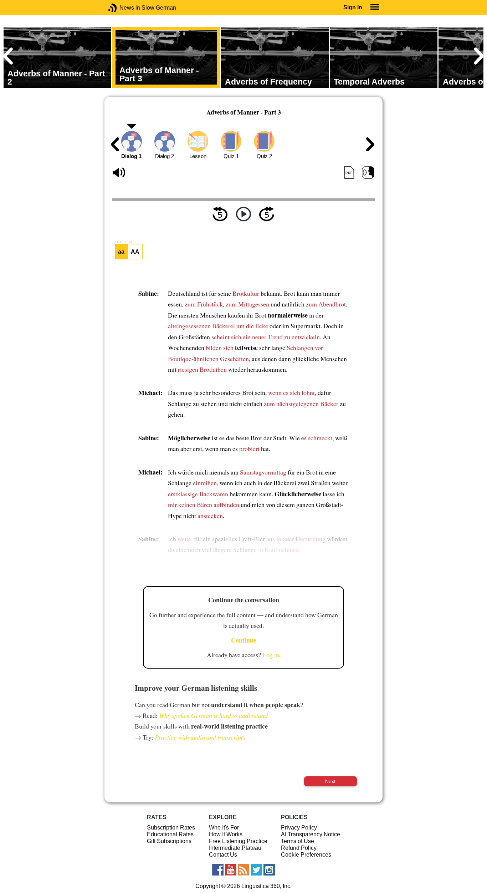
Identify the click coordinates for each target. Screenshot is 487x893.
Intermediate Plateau (235, 848)
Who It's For (224, 827)
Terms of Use (297, 841)
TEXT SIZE (124, 242)
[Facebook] (218, 870)
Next (330, 781)
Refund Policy (299, 848)
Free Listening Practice (238, 841)
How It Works (225, 834)
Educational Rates (170, 834)
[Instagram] (269, 870)
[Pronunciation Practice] (368, 172)
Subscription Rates (171, 827)
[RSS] (243, 870)
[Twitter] (256, 870)
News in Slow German (123, 8)
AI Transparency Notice (310, 834)
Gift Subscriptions (169, 841)
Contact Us (223, 855)
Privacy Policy (299, 827)
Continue (243, 640)
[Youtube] (230, 870)
